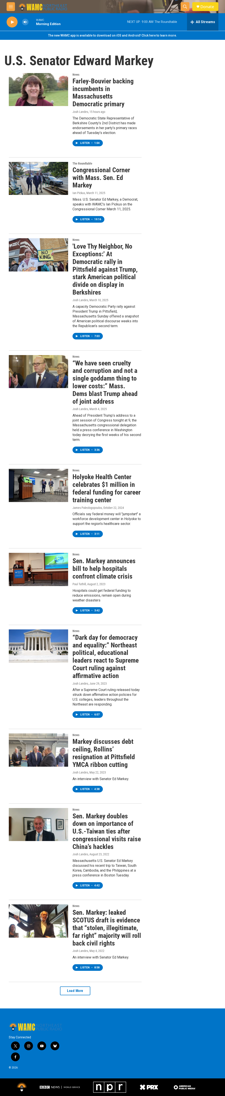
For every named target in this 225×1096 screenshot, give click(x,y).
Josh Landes (80, 112)
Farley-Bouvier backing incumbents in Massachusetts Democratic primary (103, 92)
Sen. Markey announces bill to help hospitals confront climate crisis (104, 568)
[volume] (25, 22)
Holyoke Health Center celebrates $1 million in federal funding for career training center (107, 488)
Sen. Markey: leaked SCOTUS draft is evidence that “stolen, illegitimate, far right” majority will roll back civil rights (107, 928)
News (76, 74)
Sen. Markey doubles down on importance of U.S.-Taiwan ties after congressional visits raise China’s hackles (107, 831)
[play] (12, 22)
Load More (75, 991)
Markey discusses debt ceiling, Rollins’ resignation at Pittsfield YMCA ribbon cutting (104, 753)
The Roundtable (82, 163)
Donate (207, 6)
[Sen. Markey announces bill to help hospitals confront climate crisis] (38, 569)
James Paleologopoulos (87, 508)
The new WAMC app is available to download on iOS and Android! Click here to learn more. (112, 35)
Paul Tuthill (79, 584)
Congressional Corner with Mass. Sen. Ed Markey (101, 177)
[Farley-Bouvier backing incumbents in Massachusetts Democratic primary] (38, 89)
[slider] (32, 22)
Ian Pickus (79, 193)
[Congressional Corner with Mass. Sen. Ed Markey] (38, 178)
